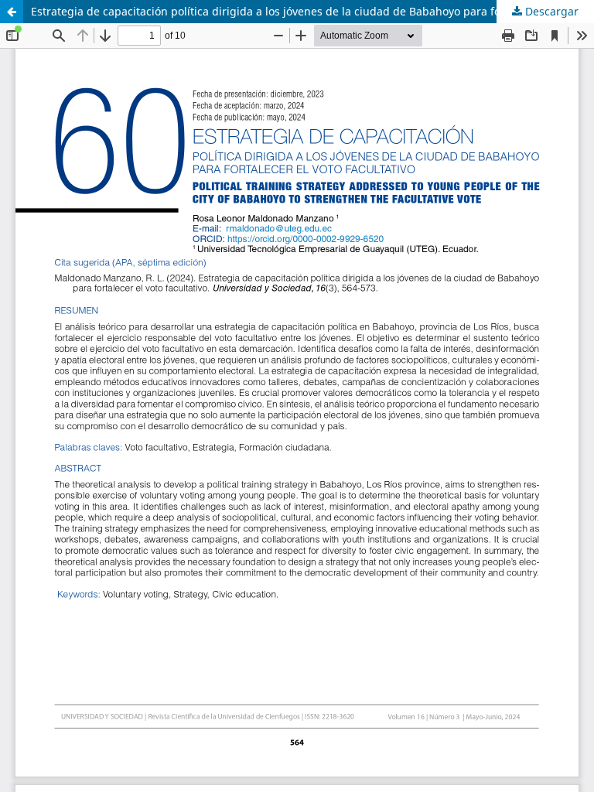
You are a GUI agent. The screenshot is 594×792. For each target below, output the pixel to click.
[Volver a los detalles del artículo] (11, 11)
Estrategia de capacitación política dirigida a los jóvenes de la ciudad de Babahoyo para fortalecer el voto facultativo (312, 11)
